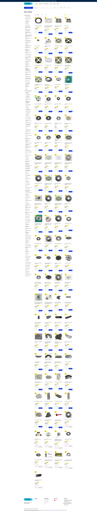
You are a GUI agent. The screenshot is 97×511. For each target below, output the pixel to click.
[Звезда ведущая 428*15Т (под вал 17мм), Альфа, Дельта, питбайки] (58, 198)
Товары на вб (27, 156)
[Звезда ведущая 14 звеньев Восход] (38, 137)
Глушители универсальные (27, 86)
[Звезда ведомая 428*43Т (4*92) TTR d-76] (68, 79)
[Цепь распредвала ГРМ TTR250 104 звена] (38, 356)
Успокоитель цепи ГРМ (28, 262)
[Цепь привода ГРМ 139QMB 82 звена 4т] (38, 336)
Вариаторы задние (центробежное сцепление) (28, 102)
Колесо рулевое (27, 203)
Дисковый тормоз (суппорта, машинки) (28, 124)
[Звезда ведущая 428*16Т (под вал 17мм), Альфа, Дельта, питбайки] (38, 218)
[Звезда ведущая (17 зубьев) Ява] (48, 434)
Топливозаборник (27, 257)
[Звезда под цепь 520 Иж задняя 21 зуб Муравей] (48, 277)
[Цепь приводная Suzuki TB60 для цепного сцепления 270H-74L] (68, 454)
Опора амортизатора (28, 16)
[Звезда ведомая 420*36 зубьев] (58, 40)
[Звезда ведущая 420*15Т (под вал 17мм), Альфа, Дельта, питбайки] (48, 157)
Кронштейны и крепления (27, 92)
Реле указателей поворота (27, 242)
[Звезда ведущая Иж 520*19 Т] (48, 238)
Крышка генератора (27, 214)
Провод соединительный (28, 235)
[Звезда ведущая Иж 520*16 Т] (68, 434)
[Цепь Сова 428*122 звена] (68, 356)
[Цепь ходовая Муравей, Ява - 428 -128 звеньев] (48, 414)
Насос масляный (27, 217)
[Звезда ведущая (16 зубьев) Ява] (68, 98)
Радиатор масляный (27, 237)
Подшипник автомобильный (27, 232)
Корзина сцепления (27, 209)
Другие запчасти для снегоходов (27, 141)
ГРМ (26, 127)
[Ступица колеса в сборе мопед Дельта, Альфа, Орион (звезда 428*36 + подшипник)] (38, 297)
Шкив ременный (27, 272)
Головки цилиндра (28, 94)
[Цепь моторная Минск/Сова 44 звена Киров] (48, 317)
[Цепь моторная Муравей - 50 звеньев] (58, 317)
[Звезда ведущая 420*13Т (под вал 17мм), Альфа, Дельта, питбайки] (68, 137)
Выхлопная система (28, 118)
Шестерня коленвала (27, 268)
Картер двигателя (27, 195)
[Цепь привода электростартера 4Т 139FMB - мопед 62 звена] (58, 336)
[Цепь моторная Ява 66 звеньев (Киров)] (68, 317)
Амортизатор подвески (28, 18)
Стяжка (26, 153)
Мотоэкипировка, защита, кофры (27, 83)
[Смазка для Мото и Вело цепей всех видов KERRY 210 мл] (48, 454)
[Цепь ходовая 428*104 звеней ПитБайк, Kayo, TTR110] (68, 376)
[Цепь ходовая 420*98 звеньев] (58, 376)
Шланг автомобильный (28, 274)
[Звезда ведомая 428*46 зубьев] (38, 98)
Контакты (54, 3)
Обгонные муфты (28, 97)
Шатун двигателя (27, 266)
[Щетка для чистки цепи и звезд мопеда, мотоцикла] (58, 414)
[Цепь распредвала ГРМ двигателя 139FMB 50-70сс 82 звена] (58, 356)
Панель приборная (27, 222)
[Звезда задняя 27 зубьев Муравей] (58, 258)
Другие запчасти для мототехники (27, 139)
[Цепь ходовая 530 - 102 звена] (38, 414)
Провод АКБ (26, 234)
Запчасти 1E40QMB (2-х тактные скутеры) (28, 40)
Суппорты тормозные (28, 256)
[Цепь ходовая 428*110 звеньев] (38, 396)
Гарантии (51, 3)
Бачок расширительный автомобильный (28, 166)
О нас (44, 504)
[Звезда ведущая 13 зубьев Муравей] (68, 118)
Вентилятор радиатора (28, 175)
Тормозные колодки (28, 111)
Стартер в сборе (27, 253)
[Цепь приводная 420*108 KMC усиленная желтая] (58, 454)
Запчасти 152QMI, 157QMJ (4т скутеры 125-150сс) (28, 33)
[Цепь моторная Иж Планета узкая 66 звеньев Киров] (68, 297)
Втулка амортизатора (28, 178)
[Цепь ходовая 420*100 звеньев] (48, 376)
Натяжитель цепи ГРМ (28, 220)
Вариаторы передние (28, 104)
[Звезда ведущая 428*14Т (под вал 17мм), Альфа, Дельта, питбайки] (68, 178)
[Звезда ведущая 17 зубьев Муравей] (58, 137)
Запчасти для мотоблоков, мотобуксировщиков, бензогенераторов (28, 69)
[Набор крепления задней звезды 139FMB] (68, 277)
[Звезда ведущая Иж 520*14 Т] (68, 218)
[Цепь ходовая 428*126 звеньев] (48, 396)
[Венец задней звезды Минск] (68, 414)
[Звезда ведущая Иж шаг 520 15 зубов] (38, 258)
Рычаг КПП (26, 249)
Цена (42, 14)
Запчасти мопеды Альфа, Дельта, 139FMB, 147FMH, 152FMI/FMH (28, 36)
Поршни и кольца (28, 129)
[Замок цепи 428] (68, 20)
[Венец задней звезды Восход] (38, 20)
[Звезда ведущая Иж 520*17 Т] (38, 238)
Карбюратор (26, 194)
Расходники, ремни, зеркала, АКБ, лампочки (28, 78)
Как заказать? (41, 3)
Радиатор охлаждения (28, 238)
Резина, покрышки (27, 81)
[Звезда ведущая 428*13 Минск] (38, 178)
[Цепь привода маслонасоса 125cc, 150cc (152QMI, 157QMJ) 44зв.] (48, 336)
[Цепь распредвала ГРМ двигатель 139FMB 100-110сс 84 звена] (48, 356)
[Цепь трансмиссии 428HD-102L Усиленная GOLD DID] (38, 376)
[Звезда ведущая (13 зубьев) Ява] (48, 98)
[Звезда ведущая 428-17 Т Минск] (58, 218)
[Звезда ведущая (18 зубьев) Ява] (38, 118)
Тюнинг (26, 87)
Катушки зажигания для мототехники (28, 147)
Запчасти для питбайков (28, 54)
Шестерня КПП (27, 269)
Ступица (26, 254)
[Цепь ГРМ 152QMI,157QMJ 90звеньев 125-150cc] (58, 297)
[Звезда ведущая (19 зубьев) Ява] (48, 118)
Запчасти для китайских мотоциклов (28, 58)
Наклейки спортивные (28, 150)
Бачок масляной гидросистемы (27, 163)
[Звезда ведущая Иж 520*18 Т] (38, 454)
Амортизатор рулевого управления (28, 161)
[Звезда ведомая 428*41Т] (58, 79)
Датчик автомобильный (28, 187)
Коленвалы (27, 107)
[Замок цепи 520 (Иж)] (38, 40)
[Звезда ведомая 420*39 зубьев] (38, 60)
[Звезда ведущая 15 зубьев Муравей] (48, 137)
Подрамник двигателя (28, 230)
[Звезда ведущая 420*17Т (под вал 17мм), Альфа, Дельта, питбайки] (68, 157)
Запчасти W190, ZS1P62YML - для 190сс (28, 47)
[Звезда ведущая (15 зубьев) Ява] (58, 98)
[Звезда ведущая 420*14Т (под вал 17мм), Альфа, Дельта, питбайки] (38, 157)
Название (46, 14)
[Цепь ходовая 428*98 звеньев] (68, 396)
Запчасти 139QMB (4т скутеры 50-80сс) (28, 30)
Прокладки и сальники (28, 122)
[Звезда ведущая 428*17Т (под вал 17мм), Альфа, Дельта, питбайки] (48, 218)
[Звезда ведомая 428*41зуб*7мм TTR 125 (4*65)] (48, 79)
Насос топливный (27, 219)
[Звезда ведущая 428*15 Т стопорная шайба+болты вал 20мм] (38, 198)
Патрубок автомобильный (27, 224)
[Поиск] (55, 8)
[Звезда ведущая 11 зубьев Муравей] (58, 118)
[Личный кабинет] (58, 8)
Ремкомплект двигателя (28, 245)
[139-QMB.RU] (28, 499)
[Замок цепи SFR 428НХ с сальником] (48, 40)
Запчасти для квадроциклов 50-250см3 (28, 45)
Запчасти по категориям (28, 90)
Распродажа (26, 23)
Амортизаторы (27, 114)
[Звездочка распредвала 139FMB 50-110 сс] (58, 277)
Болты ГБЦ (26, 172)
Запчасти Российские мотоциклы (28, 66)
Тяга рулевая (26, 260)
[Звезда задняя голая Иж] (68, 258)
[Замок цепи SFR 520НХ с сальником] (38, 434)
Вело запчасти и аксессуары (27, 64)
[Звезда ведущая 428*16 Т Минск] (68, 198)
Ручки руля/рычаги (28, 112)
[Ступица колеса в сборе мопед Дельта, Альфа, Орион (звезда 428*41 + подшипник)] (48, 297)
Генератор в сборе (27, 184)
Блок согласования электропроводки (27, 168)
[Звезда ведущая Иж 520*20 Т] (58, 238)
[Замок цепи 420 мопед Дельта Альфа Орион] (58, 20)
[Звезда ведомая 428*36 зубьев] (58, 60)
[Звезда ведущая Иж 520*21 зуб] (68, 238)
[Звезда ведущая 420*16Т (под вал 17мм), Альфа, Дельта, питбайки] (58, 157)
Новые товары (27, 19)
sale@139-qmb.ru (66, 505)
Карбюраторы (27, 115)
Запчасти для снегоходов (28, 135)
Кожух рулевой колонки (28, 200)
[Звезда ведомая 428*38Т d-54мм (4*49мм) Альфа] (68, 60)
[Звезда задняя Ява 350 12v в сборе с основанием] (48, 258)
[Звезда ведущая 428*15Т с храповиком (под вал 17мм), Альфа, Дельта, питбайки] (58, 434)
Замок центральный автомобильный (27, 191)
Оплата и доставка (46, 3)
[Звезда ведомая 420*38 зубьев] (68, 40)
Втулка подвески (27, 181)
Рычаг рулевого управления (27, 251)
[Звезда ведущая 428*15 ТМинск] (48, 198)
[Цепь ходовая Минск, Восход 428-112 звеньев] (38, 474)
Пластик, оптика (27, 80)
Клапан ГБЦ (26, 198)
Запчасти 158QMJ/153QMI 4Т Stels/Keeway (27, 50)
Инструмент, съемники (28, 76)
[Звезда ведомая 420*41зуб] (48, 60)
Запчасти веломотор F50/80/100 (27, 62)
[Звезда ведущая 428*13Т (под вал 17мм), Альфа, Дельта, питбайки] (48, 178)
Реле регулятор (27, 240)
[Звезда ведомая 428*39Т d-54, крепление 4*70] (38, 79)
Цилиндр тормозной (27, 265)
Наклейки (26, 89)
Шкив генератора (27, 271)
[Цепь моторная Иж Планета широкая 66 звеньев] (38, 317)
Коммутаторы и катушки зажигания (28, 109)
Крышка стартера (27, 216)
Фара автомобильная (28, 263)
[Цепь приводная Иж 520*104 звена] (68, 336)
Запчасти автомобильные (28, 192)
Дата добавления (37, 14)
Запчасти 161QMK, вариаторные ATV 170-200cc (28, 27)
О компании (36, 3)
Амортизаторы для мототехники (27, 21)
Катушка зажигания (27, 197)
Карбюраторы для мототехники (27, 145)
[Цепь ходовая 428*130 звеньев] (58, 396)
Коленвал (26, 201)
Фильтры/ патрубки (28, 117)
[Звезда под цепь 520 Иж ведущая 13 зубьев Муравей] (38, 277)
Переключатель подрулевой (27, 226)
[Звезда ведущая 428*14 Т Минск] (58, 178)
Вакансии (58, 3)
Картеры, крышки (28, 126)
